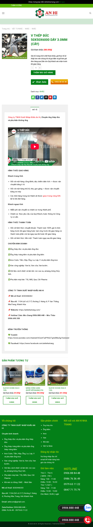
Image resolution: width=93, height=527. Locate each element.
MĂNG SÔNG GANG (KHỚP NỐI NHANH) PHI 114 (34, 389)
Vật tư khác (48, 446)
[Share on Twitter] (42, 97)
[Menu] (3, 13)
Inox (44, 434)
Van (44, 438)
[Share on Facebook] (37, 97)
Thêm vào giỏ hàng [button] (12, 400)
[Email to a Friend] (46, 97)
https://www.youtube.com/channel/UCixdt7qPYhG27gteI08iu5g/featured (38, 338)
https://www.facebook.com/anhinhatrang (36, 343)
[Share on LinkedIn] (55, 97)
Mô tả (34, 110)
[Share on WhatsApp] (33, 97)
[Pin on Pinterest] (50, 97)
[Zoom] (5, 56)
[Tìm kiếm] (90, 13)
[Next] (68, 388)
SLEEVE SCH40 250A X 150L (57, 389)
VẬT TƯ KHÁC (17, 29)
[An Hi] (46, 13)
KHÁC (27, 29)
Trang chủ (6, 29)
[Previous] (2, 388)
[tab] (34, 109)
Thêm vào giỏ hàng (43, 72)
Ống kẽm (46, 429)
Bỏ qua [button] (62, 2)
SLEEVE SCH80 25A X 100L (11, 389)
